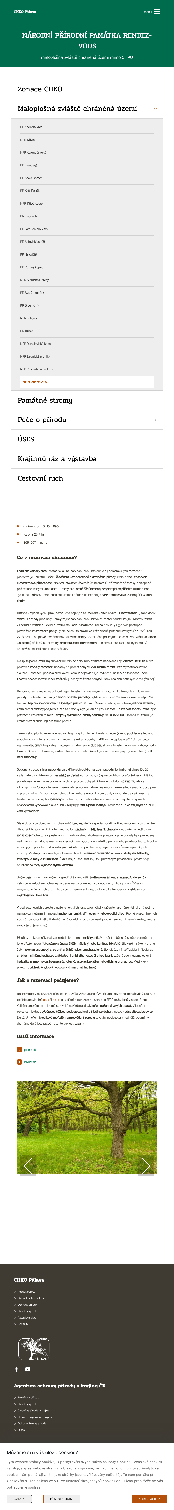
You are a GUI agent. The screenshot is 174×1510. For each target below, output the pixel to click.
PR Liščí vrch (28, 216)
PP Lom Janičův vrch (34, 229)
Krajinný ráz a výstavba (57, 458)
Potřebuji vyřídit (27, 1311)
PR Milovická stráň (32, 241)
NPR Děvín (27, 139)
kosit (56, 999)
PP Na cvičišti (29, 254)
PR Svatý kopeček (32, 292)
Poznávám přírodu (28, 1397)
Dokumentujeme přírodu (32, 1423)
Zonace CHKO (40, 89)
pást (46, 999)
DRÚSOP (30, 1062)
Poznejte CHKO (26, 1291)
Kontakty (23, 1324)
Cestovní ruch (40, 478)
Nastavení (19, 1498)
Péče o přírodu (42, 419)
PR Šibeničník (29, 305)
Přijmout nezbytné (61, 1498)
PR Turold (26, 331)
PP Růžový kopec (31, 267)
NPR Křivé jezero (31, 203)
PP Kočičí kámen (31, 178)
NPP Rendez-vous (35, 382)
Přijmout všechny (149, 1498)
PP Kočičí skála (30, 190)
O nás (21, 1430)
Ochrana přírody (27, 1304)
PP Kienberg (28, 165)
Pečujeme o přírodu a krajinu (35, 1417)
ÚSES (26, 439)
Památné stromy (45, 400)
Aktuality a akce (27, 1317)
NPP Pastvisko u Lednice (36, 369)
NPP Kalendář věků (33, 152)
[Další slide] (146, 1165)
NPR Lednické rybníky (35, 356)
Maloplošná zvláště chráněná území (77, 108)
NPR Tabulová (29, 318)
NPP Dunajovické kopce (36, 343)
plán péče (30, 1050)
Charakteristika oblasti (31, 1298)
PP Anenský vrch (31, 127)
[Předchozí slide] (28, 1165)
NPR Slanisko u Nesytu (35, 280)
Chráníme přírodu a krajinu (33, 1410)
